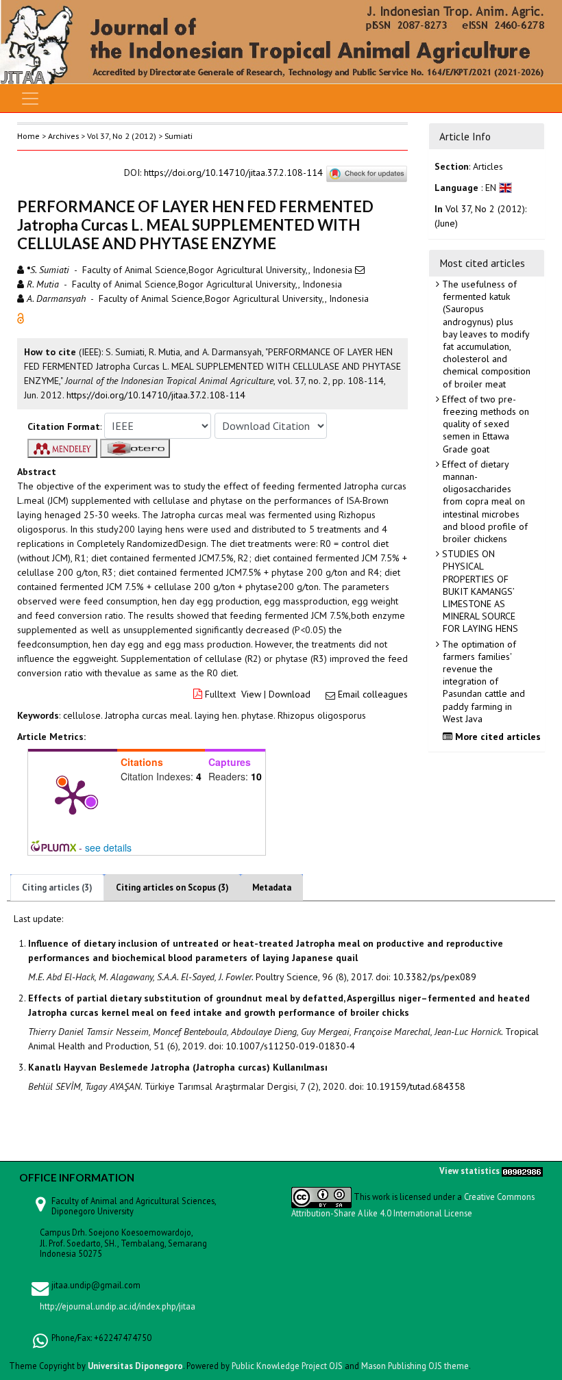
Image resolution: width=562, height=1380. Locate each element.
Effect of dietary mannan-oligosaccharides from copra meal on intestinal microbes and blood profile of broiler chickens (483, 501)
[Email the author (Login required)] (360, 270)
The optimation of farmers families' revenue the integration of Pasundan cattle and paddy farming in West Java (482, 681)
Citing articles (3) (57, 887)
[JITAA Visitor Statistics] (522, 1170)
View (251, 694)
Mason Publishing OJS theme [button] (415, 1365)
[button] (20, 317)
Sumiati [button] (178, 136)
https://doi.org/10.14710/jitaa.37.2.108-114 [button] (155, 395)
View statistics (469, 1170)
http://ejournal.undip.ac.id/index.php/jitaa (117, 1306)
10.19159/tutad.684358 (415, 1086)
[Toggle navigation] (30, 98)
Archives (63, 136)
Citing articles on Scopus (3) (172, 887)
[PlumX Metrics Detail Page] (73, 796)
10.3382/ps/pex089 (434, 977)
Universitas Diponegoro (135, 1365)
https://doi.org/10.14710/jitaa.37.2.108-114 (233, 173)
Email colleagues (373, 694)
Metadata (271, 887)
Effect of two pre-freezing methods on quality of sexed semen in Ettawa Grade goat (484, 424)
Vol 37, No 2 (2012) (121, 136)
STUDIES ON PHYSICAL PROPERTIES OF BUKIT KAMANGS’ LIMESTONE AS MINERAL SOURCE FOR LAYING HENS (478, 591)
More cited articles (496, 736)
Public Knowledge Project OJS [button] (287, 1365)
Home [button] (28, 136)
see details (108, 847)
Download (289, 694)
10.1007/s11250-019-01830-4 (290, 1046)
